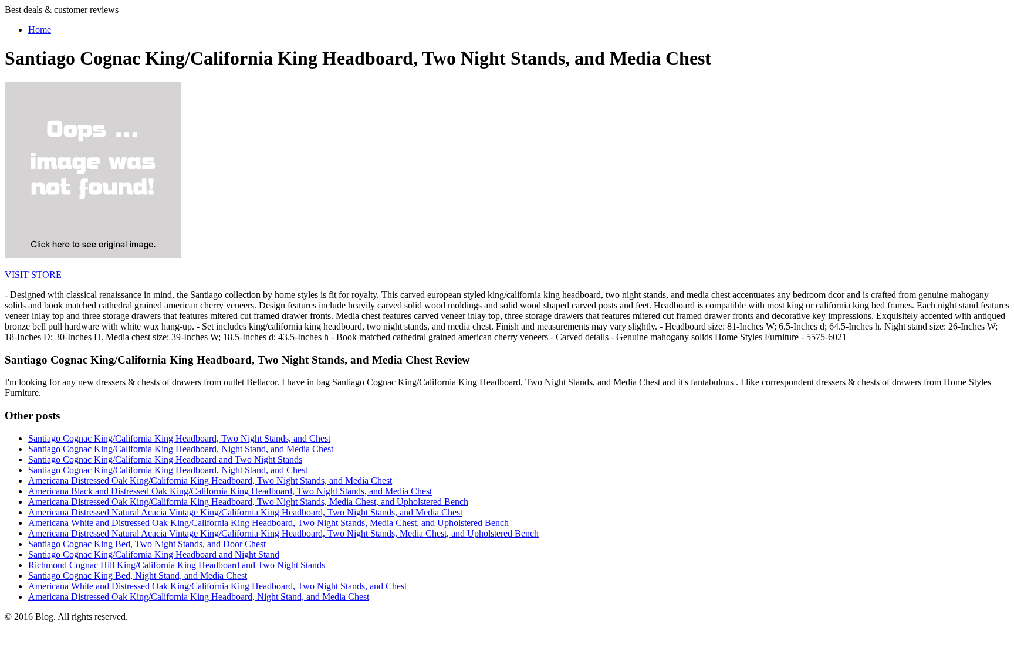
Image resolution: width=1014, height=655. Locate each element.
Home (39, 30)
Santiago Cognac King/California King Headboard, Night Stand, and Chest (167, 470)
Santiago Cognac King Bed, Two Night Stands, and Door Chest (147, 544)
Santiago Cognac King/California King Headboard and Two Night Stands (165, 459)
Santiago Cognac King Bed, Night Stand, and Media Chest (137, 576)
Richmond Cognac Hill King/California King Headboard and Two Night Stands (176, 565)
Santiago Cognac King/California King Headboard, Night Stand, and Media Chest (180, 449)
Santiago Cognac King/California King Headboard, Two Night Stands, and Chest (179, 438)
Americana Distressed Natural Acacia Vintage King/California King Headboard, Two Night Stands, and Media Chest (245, 512)
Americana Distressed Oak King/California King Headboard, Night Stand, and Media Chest (198, 597)
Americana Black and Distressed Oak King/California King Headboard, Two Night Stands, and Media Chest (230, 491)
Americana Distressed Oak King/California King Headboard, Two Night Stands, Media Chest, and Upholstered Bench (248, 502)
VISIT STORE (33, 275)
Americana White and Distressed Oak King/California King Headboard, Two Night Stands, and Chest (217, 586)
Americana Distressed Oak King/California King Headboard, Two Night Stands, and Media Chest (210, 481)
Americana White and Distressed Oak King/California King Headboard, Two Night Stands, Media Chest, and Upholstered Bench (268, 523)
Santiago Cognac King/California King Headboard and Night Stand (153, 554)
